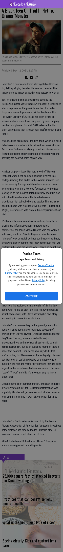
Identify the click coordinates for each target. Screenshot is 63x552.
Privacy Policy (11, 273)
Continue (31, 296)
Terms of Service (46, 265)
